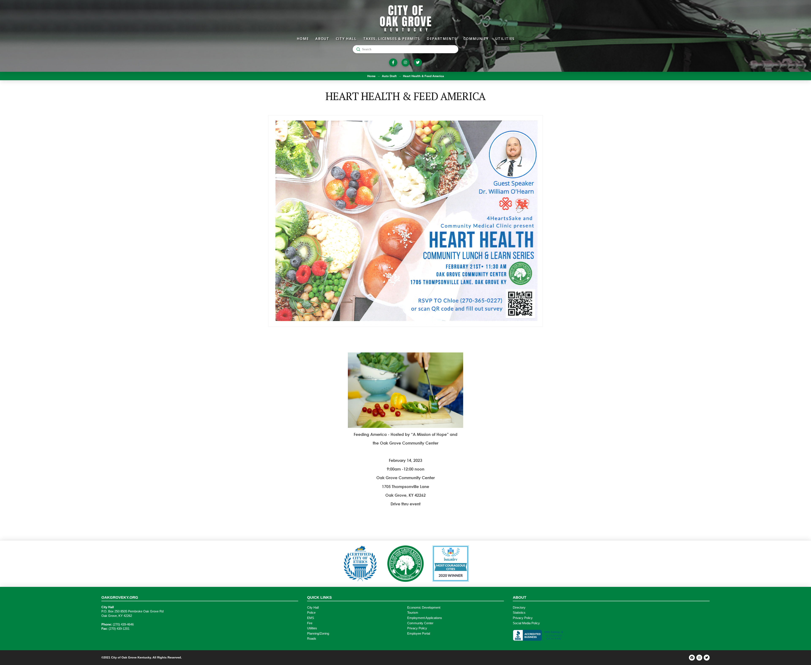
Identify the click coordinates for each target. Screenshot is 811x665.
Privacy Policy (417, 628)
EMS (310, 618)
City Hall (313, 607)
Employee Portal (418, 633)
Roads (311, 638)
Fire (309, 623)
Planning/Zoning (318, 633)
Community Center (420, 623)
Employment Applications (424, 618)
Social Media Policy (526, 623)
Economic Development (423, 607)
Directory (519, 607)
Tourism (412, 612)
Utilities (312, 628)
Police (311, 612)
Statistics (519, 612)
